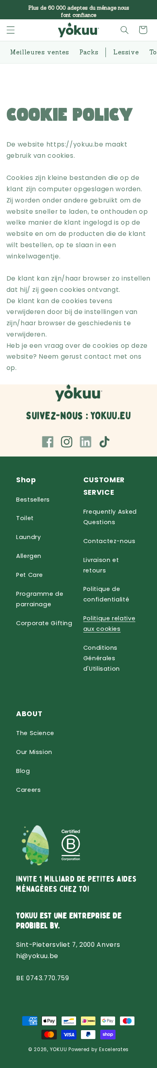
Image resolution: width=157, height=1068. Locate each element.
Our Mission (34, 752)
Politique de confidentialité (106, 594)
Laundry (28, 537)
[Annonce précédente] (15, 10)
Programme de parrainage (40, 599)
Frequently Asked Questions (110, 517)
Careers (28, 790)
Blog (23, 771)
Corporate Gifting (44, 623)
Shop (26, 480)
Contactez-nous (109, 541)
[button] (10, 30)
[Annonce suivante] (142, 10)
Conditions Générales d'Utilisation (101, 658)
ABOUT (29, 714)
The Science (35, 733)
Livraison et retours (101, 565)
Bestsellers (33, 500)
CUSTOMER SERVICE (104, 486)
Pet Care (29, 575)
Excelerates (114, 1049)
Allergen (28, 556)
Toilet (25, 518)
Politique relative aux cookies (109, 623)
